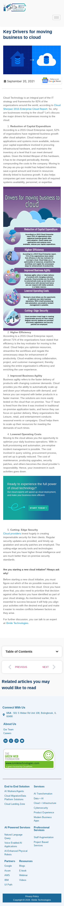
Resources (26, 861)
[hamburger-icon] (56, 17)
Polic (35, 896)
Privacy (28, 896)
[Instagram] (16, 741)
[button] (57, 651)
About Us (9, 724)
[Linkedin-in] (5, 741)
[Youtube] (22, 741)
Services (39, 786)
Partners (9, 861)
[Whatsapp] (11, 741)
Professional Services (41, 829)
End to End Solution (17, 786)
